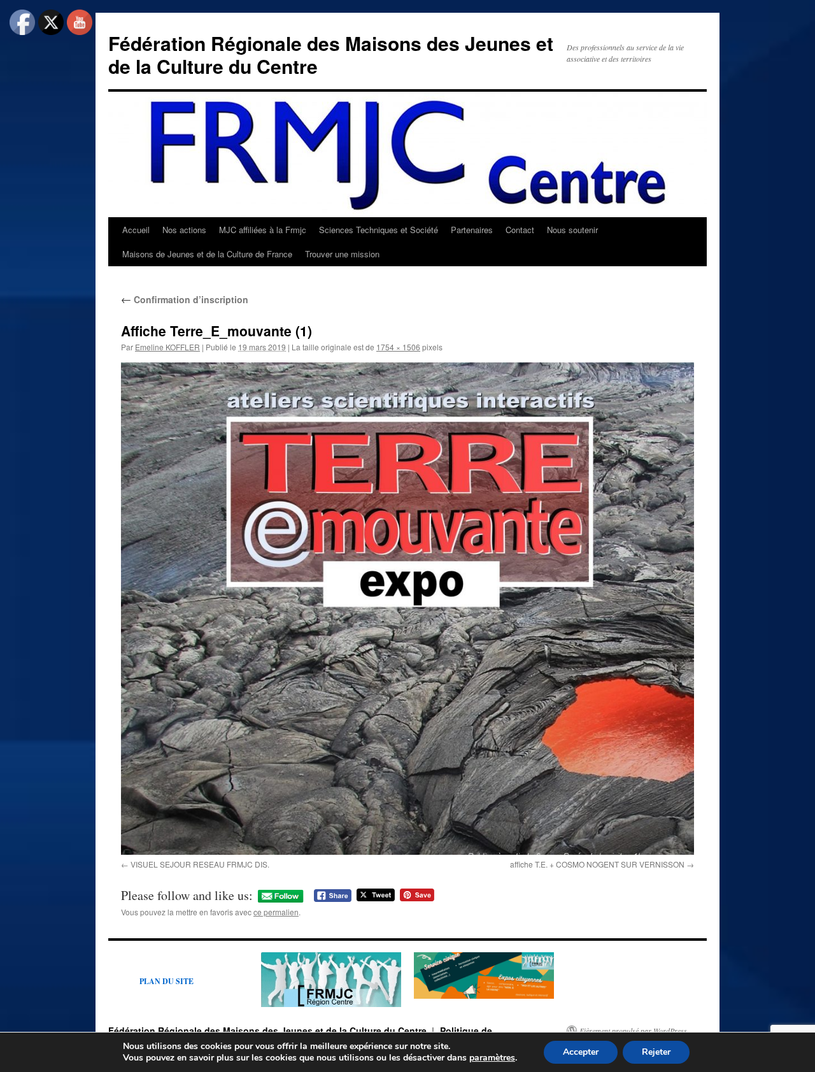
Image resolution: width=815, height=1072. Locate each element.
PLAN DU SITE (166, 981)
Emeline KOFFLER (167, 346)
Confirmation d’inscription (184, 299)
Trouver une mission (342, 254)
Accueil (136, 230)
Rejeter (656, 1052)
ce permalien (276, 911)
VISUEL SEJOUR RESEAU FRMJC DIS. (200, 864)
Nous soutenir (572, 230)
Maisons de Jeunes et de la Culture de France (207, 254)
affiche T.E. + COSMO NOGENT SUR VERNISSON (597, 864)
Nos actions (184, 230)
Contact (520, 230)
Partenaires (472, 230)
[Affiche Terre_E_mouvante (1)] (407, 608)
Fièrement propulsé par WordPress (633, 1031)
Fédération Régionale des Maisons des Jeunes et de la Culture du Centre (330, 54)
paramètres (492, 1058)
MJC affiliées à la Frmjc (262, 230)
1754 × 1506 (398, 346)
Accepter (581, 1052)
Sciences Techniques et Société (378, 230)
